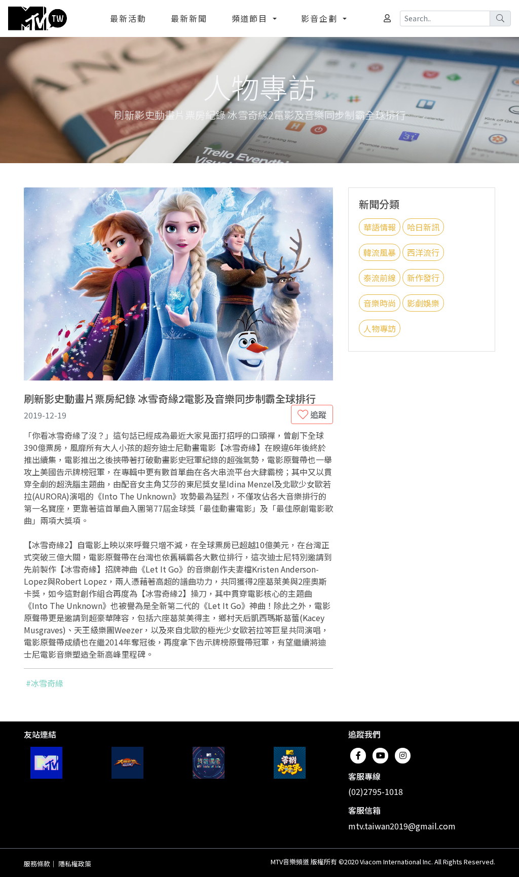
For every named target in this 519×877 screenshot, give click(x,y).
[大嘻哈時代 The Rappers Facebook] (127, 762)
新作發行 (423, 278)
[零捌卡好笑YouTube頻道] (289, 762)
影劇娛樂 (423, 303)
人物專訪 (379, 328)
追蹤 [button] (317, 414)
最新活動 (128, 18)
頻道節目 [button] (251, 18)
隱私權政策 (74, 863)
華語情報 (379, 227)
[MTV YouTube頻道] (46, 762)
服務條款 (37, 863)
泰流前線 (379, 278)
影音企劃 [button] (321, 18)
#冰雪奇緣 (44, 683)
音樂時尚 (379, 303)
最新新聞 (189, 18)
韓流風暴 (379, 252)
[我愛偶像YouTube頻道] (208, 762)
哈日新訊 (423, 227)
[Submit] (500, 18)
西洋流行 (423, 252)
